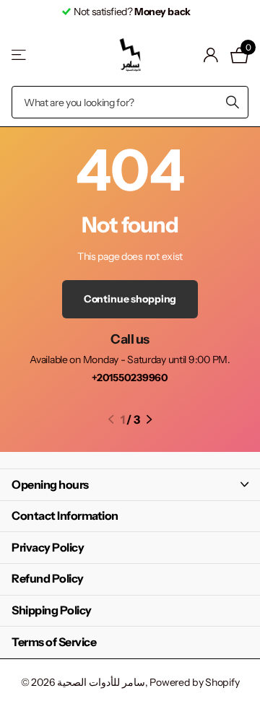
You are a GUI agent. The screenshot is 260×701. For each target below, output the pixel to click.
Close (130, 484)
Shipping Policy (52, 610)
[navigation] (111, 419)
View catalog (20, 55)
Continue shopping (130, 298)
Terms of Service (54, 642)
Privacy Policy (48, 547)
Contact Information (65, 515)
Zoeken (232, 102)
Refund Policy (48, 578)
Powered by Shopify (194, 682)
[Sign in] (211, 55)
